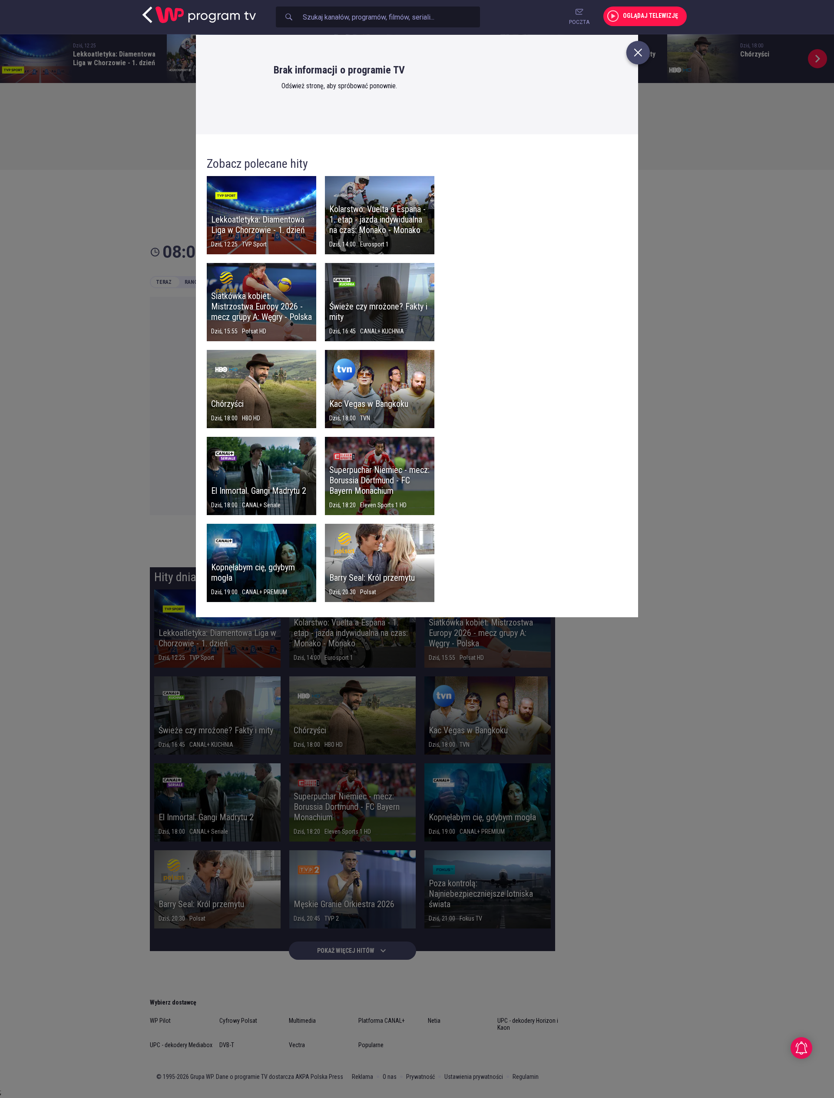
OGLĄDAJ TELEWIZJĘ (650, 15)
